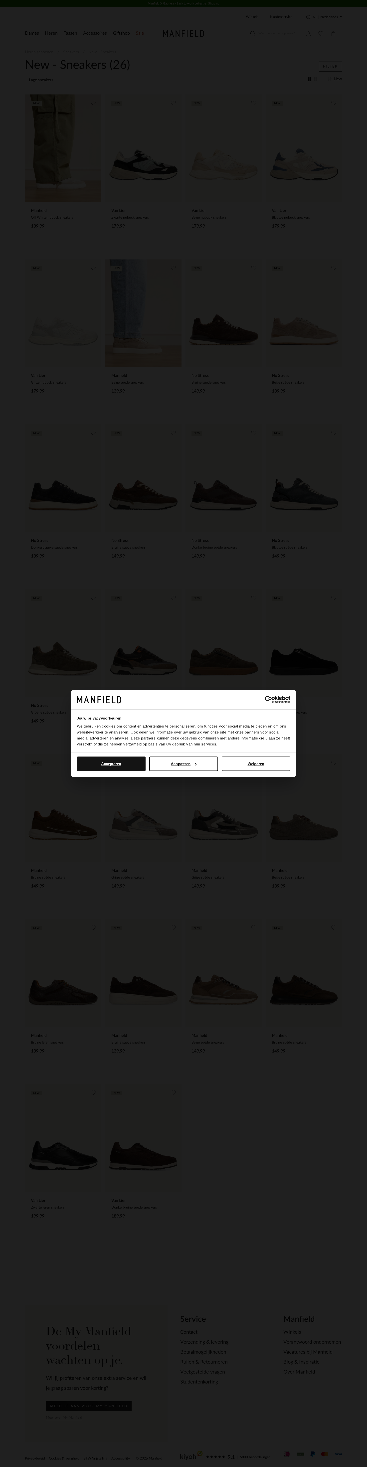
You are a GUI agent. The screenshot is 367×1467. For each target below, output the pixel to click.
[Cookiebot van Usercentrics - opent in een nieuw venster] (268, 699)
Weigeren (256, 764)
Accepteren (111, 764)
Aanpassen (180, 764)
